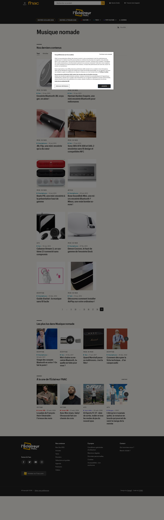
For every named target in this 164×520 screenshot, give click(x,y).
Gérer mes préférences (62, 86)
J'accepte (104, 86)
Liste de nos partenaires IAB (62, 81)
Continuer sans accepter (105, 54)
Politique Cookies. (103, 72)
